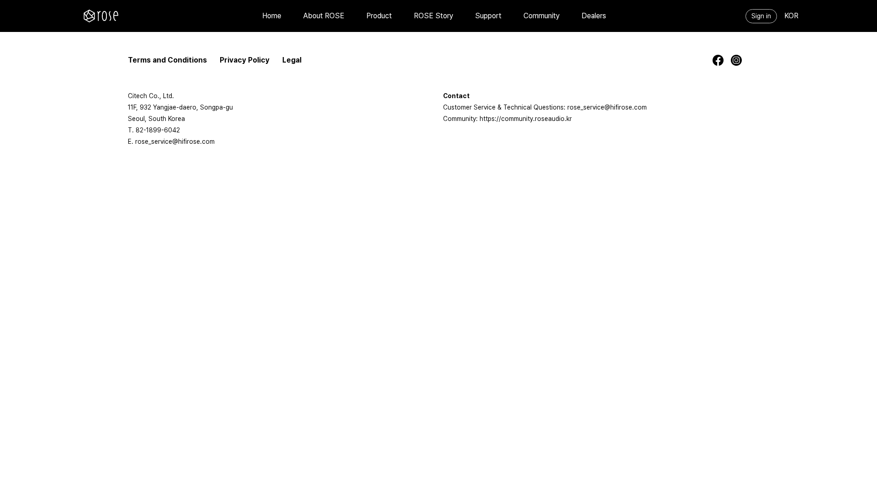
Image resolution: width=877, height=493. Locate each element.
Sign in (761, 16)
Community (541, 15)
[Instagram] (740, 60)
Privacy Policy (244, 60)
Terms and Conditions (167, 60)
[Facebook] (722, 60)
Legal (291, 60)
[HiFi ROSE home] (101, 16)
